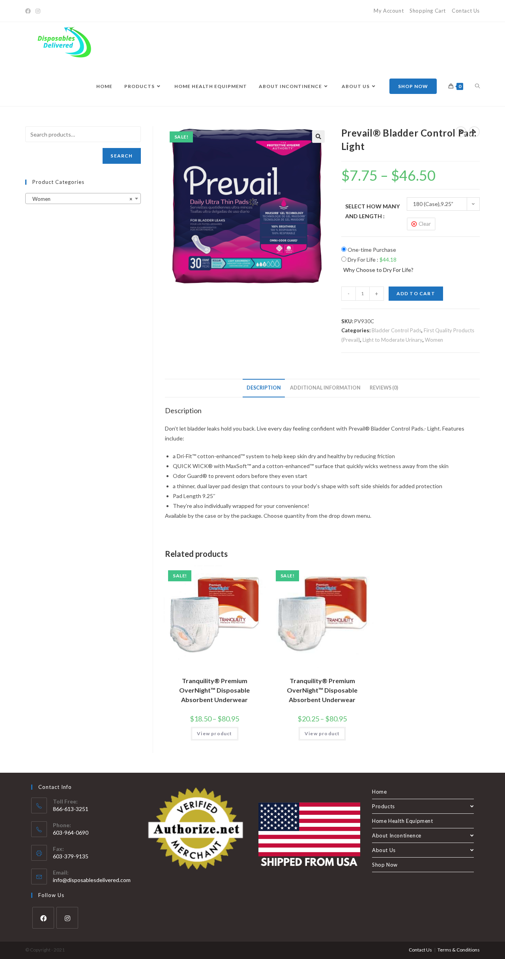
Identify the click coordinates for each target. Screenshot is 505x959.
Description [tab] (264, 388)
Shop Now (385, 865)
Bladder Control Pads (396, 330)
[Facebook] (29, 11)
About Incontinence (396, 835)
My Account (389, 10)
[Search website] (477, 86)
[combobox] (83, 198)
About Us (384, 850)
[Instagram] (38, 11)
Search (121, 156)
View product (214, 733)
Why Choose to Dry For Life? (378, 269)
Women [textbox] (81, 199)
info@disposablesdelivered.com (92, 880)
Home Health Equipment (402, 821)
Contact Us (466, 10)
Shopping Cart (428, 10)
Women (434, 340)
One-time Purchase (371, 249)
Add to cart (416, 293)
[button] (318, 136)
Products (383, 806)
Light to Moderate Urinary (393, 340)
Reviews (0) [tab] (384, 388)
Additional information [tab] (325, 388)
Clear (425, 224)
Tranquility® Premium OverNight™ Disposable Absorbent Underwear (214, 690)
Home (379, 792)
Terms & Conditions (459, 950)
